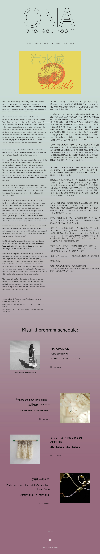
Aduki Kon (56, 441)
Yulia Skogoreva (59, 353)
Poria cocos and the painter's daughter (28, 485)
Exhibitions (37, 43)
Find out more (55, 367)
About (46, 43)
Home (29, 43)
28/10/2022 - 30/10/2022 (35, 410)
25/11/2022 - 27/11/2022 (65, 446)
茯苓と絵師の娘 (41, 479)
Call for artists (55, 43)
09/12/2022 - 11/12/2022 (35, 495)
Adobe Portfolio (53, 547)
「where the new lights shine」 (32, 399)
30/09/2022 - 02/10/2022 (65, 358)
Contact (72, 43)
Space (65, 43)
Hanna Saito (43, 489)
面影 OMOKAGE (59, 348)
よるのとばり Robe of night (66, 437)
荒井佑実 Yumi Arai (39, 404)
